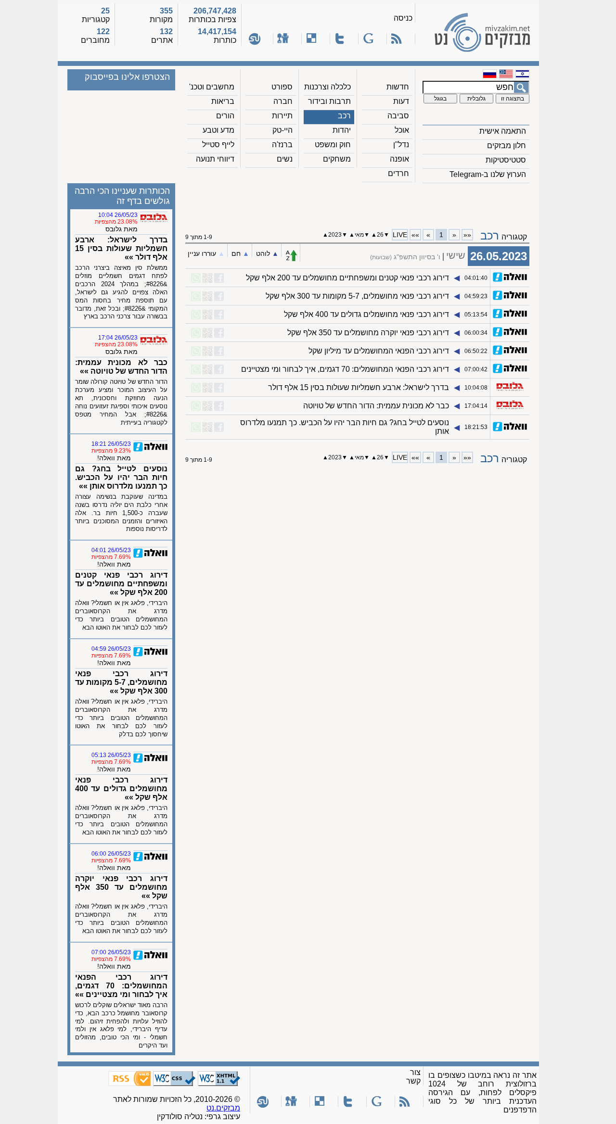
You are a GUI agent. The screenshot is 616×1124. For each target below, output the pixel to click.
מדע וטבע (218, 130)
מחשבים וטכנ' (211, 87)
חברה (283, 101)
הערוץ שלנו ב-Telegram (487, 174)
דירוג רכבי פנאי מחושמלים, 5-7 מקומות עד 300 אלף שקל (357, 296)
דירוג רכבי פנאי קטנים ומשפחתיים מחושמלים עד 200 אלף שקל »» (121, 583)
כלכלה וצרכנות (327, 87)
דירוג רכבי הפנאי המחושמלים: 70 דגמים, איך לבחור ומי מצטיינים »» (121, 985)
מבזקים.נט (223, 1108)
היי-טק (282, 130)
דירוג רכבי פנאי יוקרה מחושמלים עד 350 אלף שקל (368, 332)
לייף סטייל (218, 144)
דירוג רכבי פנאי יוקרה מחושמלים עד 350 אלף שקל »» (121, 887)
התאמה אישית (502, 131)
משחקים (337, 159)
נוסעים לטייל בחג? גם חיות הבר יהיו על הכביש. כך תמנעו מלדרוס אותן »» (121, 477)
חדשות (397, 87)
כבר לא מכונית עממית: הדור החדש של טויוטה (376, 406)
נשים (285, 159)
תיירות (282, 116)
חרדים (398, 173)
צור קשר (413, 1076)
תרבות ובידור (329, 101)
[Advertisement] (357, 202)
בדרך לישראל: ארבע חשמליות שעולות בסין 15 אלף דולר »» (121, 248)
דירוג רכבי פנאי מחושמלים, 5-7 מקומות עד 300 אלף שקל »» (121, 682)
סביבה (398, 116)
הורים (225, 116)
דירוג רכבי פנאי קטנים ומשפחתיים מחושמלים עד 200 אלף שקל (347, 278)
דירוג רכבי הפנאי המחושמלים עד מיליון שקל (378, 351)
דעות (401, 101)
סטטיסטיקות (506, 160)
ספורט (282, 87)
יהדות (342, 130)
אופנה (399, 159)
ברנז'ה (282, 144)
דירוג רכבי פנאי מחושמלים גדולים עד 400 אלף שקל (366, 314)
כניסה (403, 18)
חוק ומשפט (333, 144)
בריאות (222, 101)
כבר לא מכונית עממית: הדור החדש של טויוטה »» (121, 366)
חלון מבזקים (506, 145)
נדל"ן (401, 144)
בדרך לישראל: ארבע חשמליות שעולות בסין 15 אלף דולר (358, 387)
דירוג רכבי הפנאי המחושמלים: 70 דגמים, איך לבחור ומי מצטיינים (345, 369)
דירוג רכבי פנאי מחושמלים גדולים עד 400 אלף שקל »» (121, 788)
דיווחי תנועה (215, 159)
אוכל (402, 130)
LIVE (400, 235)
